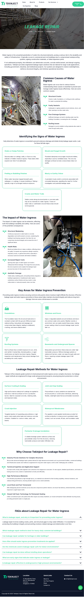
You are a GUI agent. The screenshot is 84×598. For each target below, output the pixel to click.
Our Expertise (27, 6)
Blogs (36, 6)
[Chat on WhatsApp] (80, 587)
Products (41, 2)
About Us (32, 2)
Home (24, 2)
